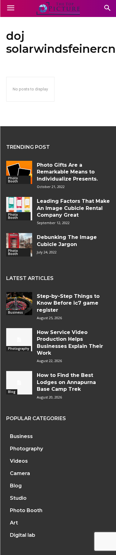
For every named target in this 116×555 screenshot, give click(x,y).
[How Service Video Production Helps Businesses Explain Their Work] (19, 339)
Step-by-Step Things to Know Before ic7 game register (68, 303)
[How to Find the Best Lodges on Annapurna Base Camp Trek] (19, 382)
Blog (11, 392)
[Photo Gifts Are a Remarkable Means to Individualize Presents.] (19, 172)
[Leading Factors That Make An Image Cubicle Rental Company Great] (19, 208)
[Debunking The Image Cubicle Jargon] (19, 244)
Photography (18, 348)
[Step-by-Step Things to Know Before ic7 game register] (19, 303)
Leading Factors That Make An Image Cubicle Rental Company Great (73, 208)
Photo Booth (13, 179)
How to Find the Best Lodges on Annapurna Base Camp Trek (66, 382)
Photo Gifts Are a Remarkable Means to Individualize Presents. (67, 172)
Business (15, 312)
